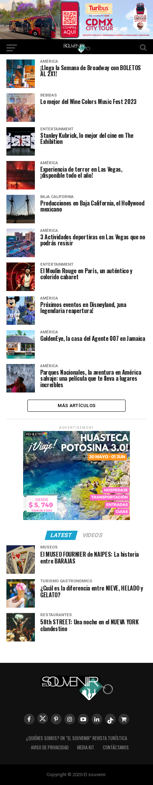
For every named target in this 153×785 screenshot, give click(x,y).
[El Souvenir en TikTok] (110, 719)
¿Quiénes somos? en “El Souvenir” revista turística (76, 738)
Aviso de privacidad (50, 747)
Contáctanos (116, 747)
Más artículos (76, 405)
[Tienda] (123, 719)
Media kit (85, 747)
